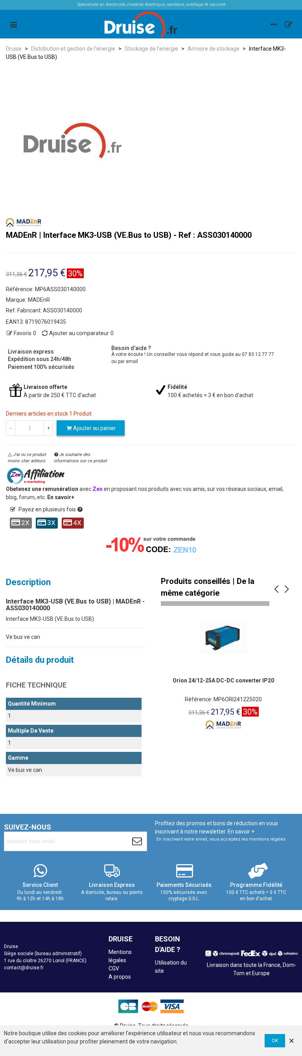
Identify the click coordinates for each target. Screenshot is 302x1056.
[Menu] (13, 24)
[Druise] (273, 24)
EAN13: (15, 322)
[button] (276, 589)
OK (275, 1040)
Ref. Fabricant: (24, 310)
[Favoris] (288, 24)
